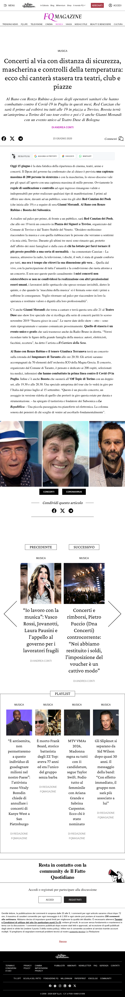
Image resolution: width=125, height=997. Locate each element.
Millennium (60, 5)
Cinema (49, 24)
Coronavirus (74, 492)
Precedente (41, 547)
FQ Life (24, 24)
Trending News (10, 24)
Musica (59, 24)
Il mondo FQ (78, 5)
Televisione (37, 24)
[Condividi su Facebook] (4, 138)
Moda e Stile (81, 24)
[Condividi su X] (12, 138)
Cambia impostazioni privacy (41, 968)
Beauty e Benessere (100, 24)
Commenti (111, 139)
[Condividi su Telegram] (20, 138)
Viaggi (69, 24)
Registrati (75, 899)
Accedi (50, 899)
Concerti (48, 492)
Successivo (84, 547)
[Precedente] (10, 613)
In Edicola (44, 5)
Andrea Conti (64, 127)
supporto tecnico (77, 931)
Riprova (63, 941)
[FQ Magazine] (62, 16)
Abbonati (97, 5)
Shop (69, 5)
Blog (52, 5)
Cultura (118, 24)
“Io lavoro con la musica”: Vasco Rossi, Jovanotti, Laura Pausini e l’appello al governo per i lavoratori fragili (41, 630)
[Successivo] (115, 613)
